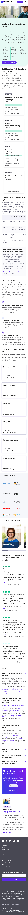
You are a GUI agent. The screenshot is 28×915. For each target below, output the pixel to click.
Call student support (7, 866)
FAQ (3, 854)
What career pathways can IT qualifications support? (10, 762)
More (4, 582)
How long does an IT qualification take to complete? (11, 756)
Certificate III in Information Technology (14, 732)
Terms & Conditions (16, 904)
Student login (5, 864)
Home (4, 5)
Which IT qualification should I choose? (10, 726)
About (3, 847)
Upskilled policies (6, 862)
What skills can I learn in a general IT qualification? (12, 750)
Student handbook (6, 860)
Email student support (7, 868)
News (3, 852)
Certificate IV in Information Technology (13, 271)
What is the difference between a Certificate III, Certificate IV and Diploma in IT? (11, 700)
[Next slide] (26, 537)
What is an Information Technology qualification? (12, 674)
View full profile (7, 832)
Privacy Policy (20, 883)
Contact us (4, 851)
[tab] (5, 550)
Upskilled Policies (5, 904)
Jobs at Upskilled (6, 849)
